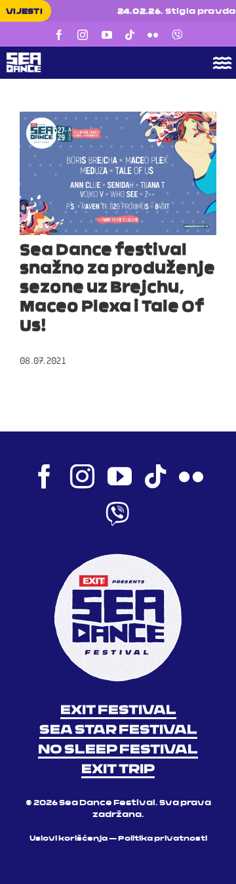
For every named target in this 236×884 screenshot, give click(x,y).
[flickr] (153, 35)
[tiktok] (129, 35)
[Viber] (177, 35)
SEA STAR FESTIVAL (118, 730)
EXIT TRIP (118, 769)
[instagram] (82, 35)
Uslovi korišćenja (69, 839)
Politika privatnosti (162, 839)
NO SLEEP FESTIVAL (118, 750)
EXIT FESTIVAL (118, 710)
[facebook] (59, 35)
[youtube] (107, 35)
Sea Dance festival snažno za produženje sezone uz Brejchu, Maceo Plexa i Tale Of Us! (117, 288)
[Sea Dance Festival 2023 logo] (95, 57)
